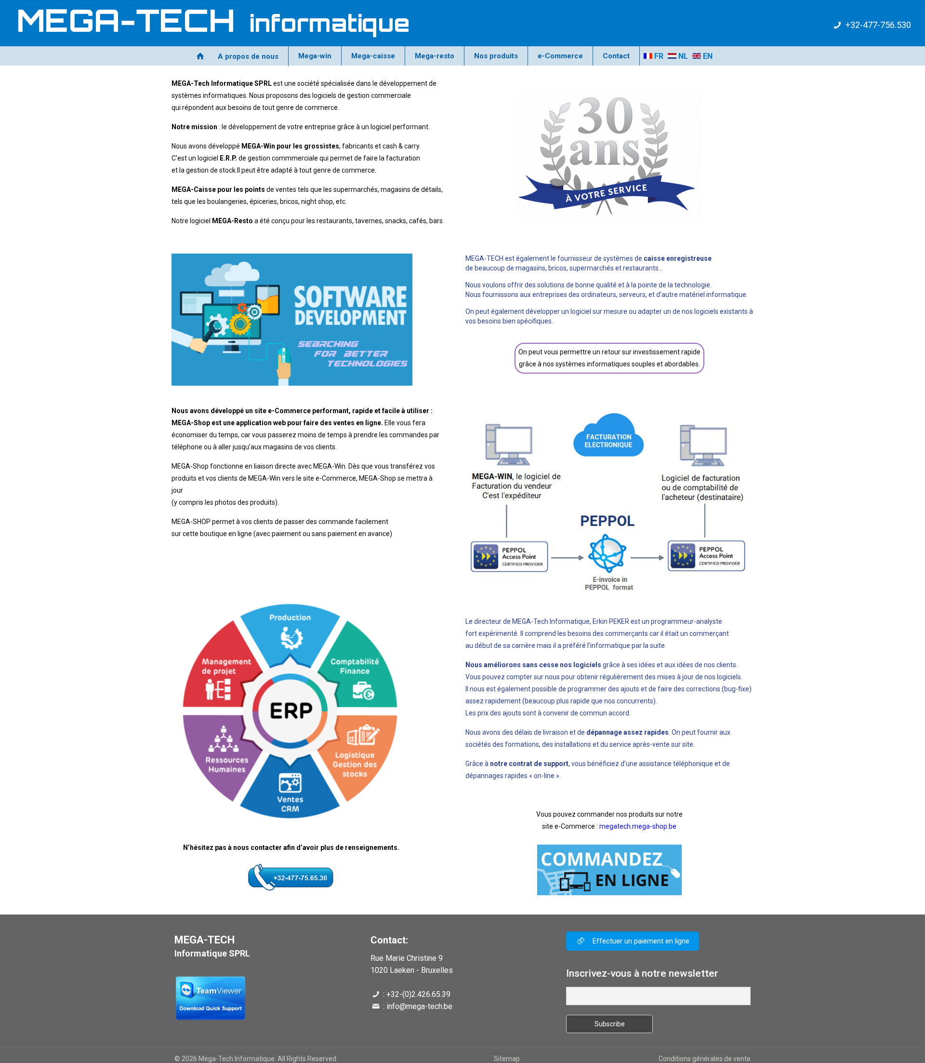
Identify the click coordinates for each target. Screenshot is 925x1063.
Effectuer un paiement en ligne (640, 941)
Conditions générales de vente (705, 1059)
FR (657, 56)
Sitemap (507, 1059)
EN (707, 56)
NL (682, 56)
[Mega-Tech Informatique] (205, 23)
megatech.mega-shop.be (637, 826)
